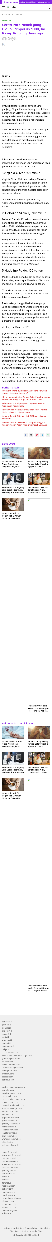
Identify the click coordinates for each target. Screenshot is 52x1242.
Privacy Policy (31, 1228)
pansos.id (6, 1179)
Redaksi (44, 1228)
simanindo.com (9, 1207)
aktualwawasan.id (10, 1167)
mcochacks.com (9, 1096)
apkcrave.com (8, 1079)
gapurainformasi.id (10, 1117)
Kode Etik (17, 1228)
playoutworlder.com (11, 1064)
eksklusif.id (7, 1031)
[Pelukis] (11, 7)
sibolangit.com (8, 1201)
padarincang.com (9, 1210)
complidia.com (8, 1090)
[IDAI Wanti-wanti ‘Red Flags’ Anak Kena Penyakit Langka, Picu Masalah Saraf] (13, 453)
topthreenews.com (10, 1052)
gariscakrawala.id (9, 1120)
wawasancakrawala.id (11, 1139)
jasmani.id (6, 1024)
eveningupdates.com (11, 1093)
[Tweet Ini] (31, 435)
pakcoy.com (7, 1189)
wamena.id (7, 1040)
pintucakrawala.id (9, 1136)
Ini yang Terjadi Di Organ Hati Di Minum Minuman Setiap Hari (24, 417)
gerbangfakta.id (9, 1170)
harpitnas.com (8, 1192)
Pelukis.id (34, 1235)
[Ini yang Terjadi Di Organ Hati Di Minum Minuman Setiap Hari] (13, 504)
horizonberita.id (9, 1158)
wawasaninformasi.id (11, 1155)
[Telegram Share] (42, 435)
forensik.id (6, 1183)
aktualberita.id (8, 1142)
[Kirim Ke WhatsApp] (48, 435)
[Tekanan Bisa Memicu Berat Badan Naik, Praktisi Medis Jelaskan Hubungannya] (39, 479)
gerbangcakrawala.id (11, 1123)
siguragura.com (9, 1204)
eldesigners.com (9, 1070)
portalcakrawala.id (10, 1161)
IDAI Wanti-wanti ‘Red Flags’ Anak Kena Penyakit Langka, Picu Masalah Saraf (24, 392)
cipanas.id (6, 1028)
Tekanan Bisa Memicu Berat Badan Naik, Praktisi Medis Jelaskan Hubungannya (24, 411)
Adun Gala (12, 38)
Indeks (7, 1228)
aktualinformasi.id (10, 1111)
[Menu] (4, 7)
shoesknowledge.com (12, 1108)
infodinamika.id (9, 1173)
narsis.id (5, 1176)
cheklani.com (8, 1073)
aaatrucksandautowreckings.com (17, 1055)
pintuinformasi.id (9, 1152)
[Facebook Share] (26, 435)
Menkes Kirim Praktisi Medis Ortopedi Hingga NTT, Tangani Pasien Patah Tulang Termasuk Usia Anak (25, 423)
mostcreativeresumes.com (14, 1099)
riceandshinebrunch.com (13, 1105)
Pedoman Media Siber (32, 1231)
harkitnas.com (8, 1195)
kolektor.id (6, 1213)
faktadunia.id (7, 1114)
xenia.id (5, 1037)
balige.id (5, 1049)
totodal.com (7, 1076)
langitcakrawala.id (10, 1129)
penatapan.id (8, 1046)
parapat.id (6, 1043)
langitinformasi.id (9, 1133)
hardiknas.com (8, 1186)
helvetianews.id (9, 1126)
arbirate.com (7, 1061)
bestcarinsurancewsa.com (13, 1087)
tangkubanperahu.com (12, 1198)
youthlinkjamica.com (11, 1058)
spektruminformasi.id (11, 1164)
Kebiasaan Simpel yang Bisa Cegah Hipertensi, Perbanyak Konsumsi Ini (23, 404)
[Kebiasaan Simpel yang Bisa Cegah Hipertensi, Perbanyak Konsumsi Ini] (13, 479)
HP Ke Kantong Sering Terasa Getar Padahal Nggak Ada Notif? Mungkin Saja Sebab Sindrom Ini (26, 398)
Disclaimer (14, 1231)
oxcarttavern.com (10, 1102)
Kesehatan (6, 20)
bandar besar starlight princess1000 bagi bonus (23, 1006)
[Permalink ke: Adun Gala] (4, 38)
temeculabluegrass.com (12, 1067)
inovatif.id (6, 1034)
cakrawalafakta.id (10, 1145)
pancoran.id (7, 1021)
